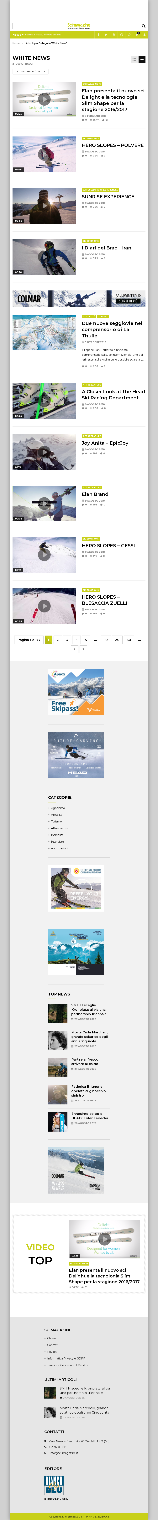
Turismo (103, 316)
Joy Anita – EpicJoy (105, 443)
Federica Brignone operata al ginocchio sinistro (88, 1091)
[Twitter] (106, 34)
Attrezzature (92, 385)
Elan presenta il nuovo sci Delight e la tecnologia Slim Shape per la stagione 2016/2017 (104, 1276)
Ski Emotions (91, 138)
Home (16, 43)
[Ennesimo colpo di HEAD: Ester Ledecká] (57, 1122)
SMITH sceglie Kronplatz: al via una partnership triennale (89, 1009)
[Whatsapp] (129, 34)
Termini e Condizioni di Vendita (67, 1365)
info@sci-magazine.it (64, 1453)
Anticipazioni (59, 848)
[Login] (144, 34)
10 (106, 640)
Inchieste (57, 835)
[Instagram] (121, 34)
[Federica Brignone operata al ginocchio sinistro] (57, 1094)
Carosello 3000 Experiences (100, 190)
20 (117, 640)
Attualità (89, 316)
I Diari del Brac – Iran (106, 248)
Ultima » (83, 649)
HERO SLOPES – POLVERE (113, 145)
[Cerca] (143, 26)
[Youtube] (114, 34)
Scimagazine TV (92, 84)
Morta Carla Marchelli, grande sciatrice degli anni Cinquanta (89, 1036)
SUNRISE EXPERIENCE (108, 196)
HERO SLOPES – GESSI (108, 545)
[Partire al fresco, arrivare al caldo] (57, 1067)
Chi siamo (53, 1338)
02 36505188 (57, 1447)
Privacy (52, 1352)
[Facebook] (98, 34)
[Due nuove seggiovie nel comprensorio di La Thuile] (44, 333)
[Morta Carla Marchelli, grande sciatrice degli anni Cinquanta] (57, 1040)
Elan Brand (95, 494)
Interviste (57, 841)
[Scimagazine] (79, 26)
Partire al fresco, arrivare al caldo (43, 34)
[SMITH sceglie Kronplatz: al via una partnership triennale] (57, 1013)
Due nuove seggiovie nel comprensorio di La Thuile (112, 329)
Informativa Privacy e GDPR (66, 1358)
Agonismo (58, 808)
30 (129, 640)
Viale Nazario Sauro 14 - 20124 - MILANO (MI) (79, 1441)
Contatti (52, 1345)
